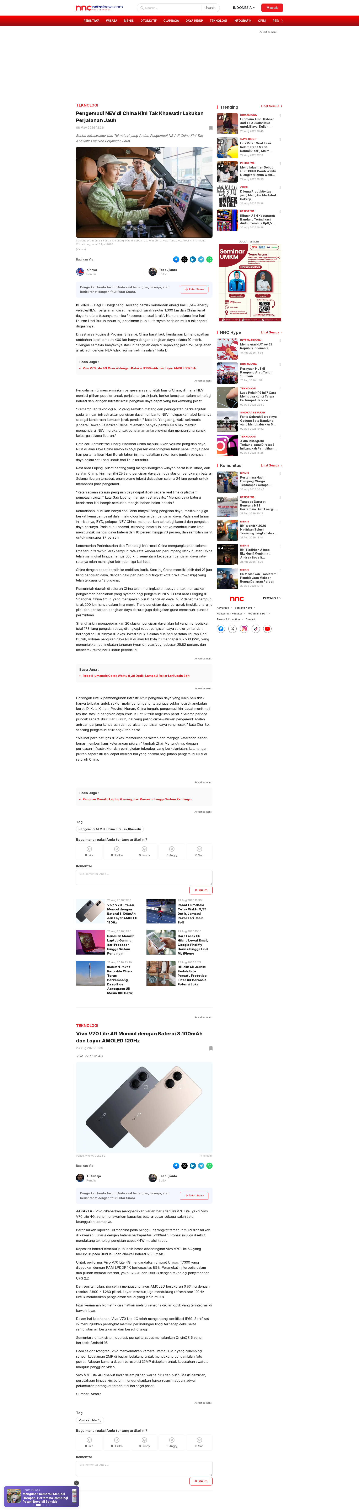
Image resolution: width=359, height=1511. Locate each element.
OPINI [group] (262, 20)
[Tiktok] (256, 629)
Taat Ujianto (168, 269)
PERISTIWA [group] (91, 20)
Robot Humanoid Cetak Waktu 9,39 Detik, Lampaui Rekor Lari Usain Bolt (136, 675)
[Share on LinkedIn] (193, 259)
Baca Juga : (89, 362)
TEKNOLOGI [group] (218, 20)
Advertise (223, 607)
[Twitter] (232, 629)
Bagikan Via (84, 259)
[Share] (280, 115)
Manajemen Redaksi (229, 613)
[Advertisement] (177, 63)
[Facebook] (221, 629)
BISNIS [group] (129, 20)
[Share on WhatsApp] (209, 259)
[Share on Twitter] (184, 259)
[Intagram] (244, 629)
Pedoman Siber (257, 613)
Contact (250, 619)
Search (210, 8)
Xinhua (91, 269)
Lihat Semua (270, 106)
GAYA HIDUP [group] (194, 20)
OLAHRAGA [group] (171, 20)
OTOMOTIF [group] (148, 20)
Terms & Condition (228, 619)
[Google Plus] (267, 629)
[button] (282, 20)
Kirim (203, 890)
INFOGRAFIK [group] (242, 20)
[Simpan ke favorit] (210, 128)
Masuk (272, 8)
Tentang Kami (243, 607)
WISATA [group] (111, 20)
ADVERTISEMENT (249, 242)
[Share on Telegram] (201, 259)
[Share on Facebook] (176, 259)
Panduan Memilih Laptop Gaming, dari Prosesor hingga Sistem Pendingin (137, 799)
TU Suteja (93, 1176)
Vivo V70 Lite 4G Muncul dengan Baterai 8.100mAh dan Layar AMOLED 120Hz (140, 368)
